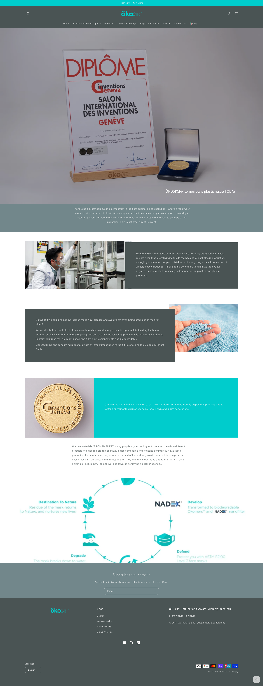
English (31, 670)
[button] (28, 13)
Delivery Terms (104, 632)
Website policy (104, 621)
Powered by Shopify (230, 672)
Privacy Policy (104, 626)
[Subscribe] (155, 591)
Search (100, 616)
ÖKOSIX (218, 672)
